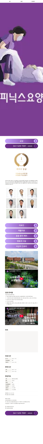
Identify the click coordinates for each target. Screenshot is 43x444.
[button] (21, 406)
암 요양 (33, 1)
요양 (21, 1)
